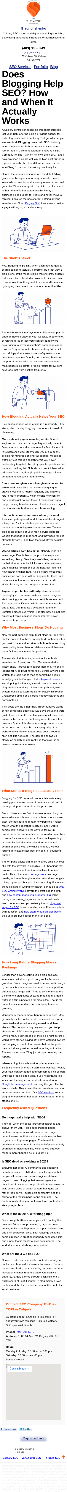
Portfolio (41, 67)
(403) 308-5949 (25, 1331)
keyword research (51, 679)
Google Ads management (17, 1084)
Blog (54, 67)
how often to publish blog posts (42, 911)
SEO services (46, 1092)
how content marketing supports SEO (29, 894)
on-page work (38, 874)
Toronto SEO (52, 1457)
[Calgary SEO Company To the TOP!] (33, 12)
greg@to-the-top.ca (33, 52)
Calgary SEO (32, 203)
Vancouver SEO (31, 1457)
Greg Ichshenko (33, 28)
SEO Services (20, 67)
